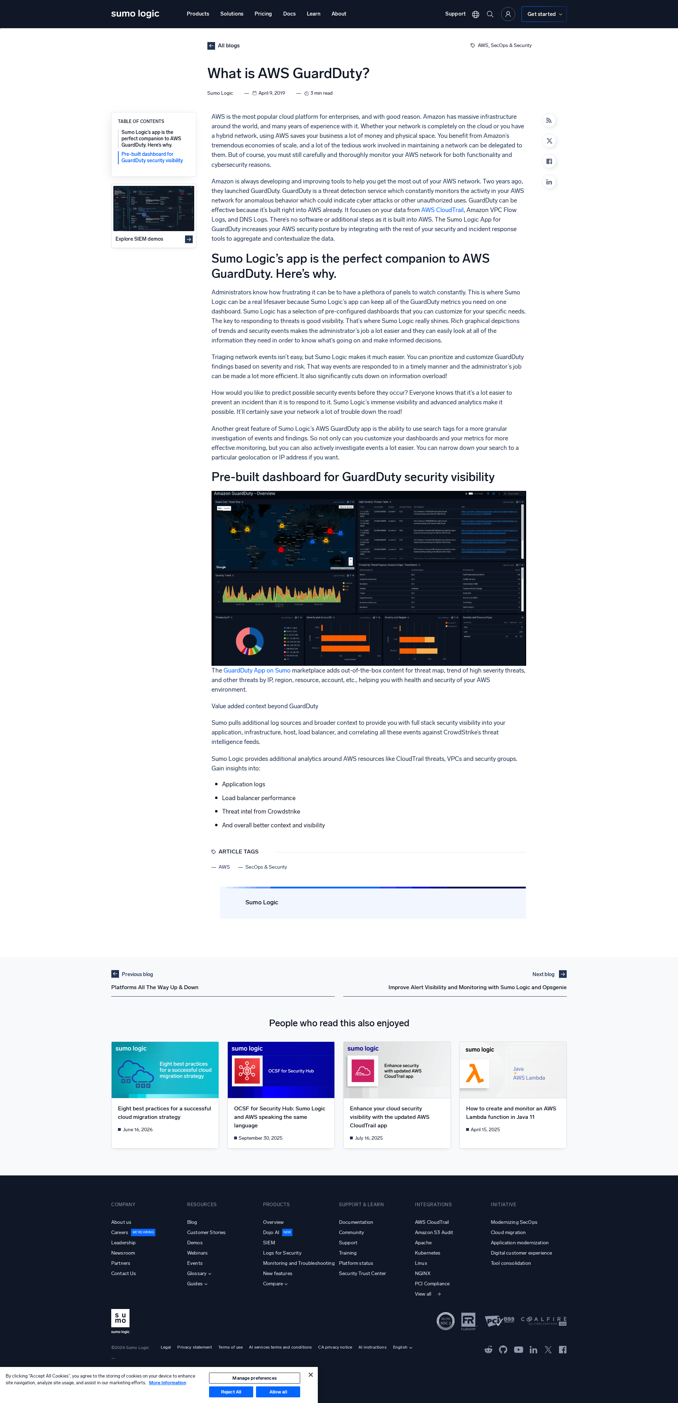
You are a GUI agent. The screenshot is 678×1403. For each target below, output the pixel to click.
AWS (483, 45)
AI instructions (372, 1347)
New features (277, 1273)
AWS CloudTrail (442, 210)
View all (423, 1294)
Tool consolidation (511, 1263)
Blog (192, 1222)
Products (198, 14)
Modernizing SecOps (514, 1222)
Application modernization (520, 1243)
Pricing (263, 14)
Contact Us (123, 1273)
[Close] (311, 1375)
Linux (421, 1263)
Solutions (231, 14)
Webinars (197, 1253)
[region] (159, 1385)
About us (121, 1222)
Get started (542, 14)
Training (348, 1253)
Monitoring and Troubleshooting (299, 1263)
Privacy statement (194, 1347)
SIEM (269, 1243)
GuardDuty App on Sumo (257, 670)
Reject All (231, 1392)
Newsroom (123, 1253)
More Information (167, 1382)
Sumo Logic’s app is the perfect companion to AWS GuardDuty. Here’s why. (151, 138)
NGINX (422, 1273)
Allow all (278, 1392)
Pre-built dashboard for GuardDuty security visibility (152, 157)
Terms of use (230, 1347)
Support (455, 14)
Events (195, 1263)
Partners (120, 1263)
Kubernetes (428, 1253)
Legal (166, 1347)
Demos (195, 1243)
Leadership (123, 1243)
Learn (313, 14)
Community (351, 1232)
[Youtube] (518, 1349)
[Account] (508, 14)
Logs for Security (282, 1253)
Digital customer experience (521, 1253)
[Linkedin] (549, 182)
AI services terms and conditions (280, 1347)
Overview (273, 1222)
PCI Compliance (432, 1284)
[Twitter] (548, 1349)
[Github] (488, 1349)
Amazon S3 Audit (434, 1232)
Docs (289, 14)
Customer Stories (206, 1232)
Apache (423, 1243)
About (339, 14)
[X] (549, 141)
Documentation (356, 1222)
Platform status (356, 1263)
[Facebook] (549, 161)
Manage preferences (254, 1378)
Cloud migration (508, 1232)
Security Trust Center (362, 1273)
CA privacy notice (335, 1347)
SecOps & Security (511, 45)
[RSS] (549, 120)
